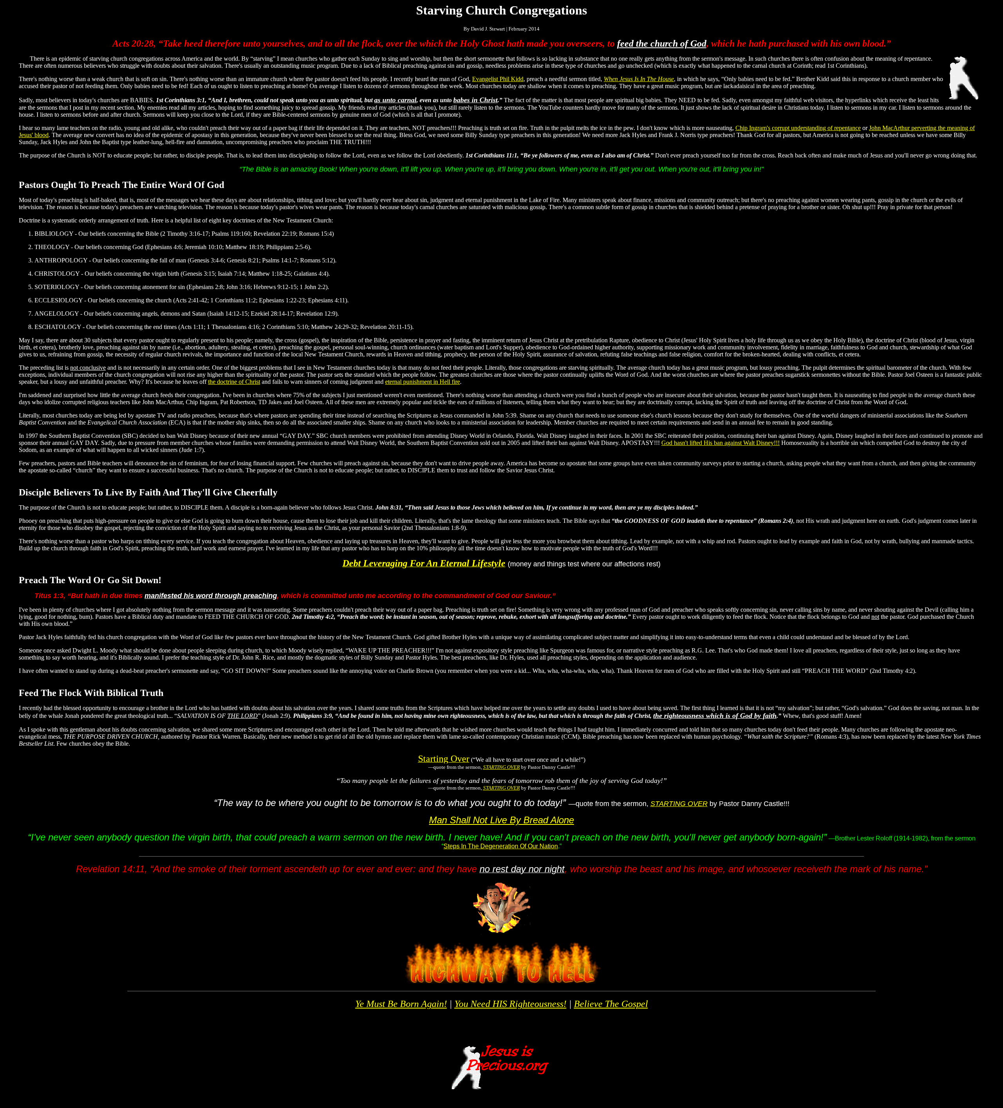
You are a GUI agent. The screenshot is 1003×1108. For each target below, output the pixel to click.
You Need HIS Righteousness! (510, 1004)
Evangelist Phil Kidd (497, 79)
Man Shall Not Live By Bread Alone (501, 820)
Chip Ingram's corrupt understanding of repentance (798, 128)
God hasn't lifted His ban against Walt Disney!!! (720, 442)
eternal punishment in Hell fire (422, 381)
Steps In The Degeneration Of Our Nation (501, 846)
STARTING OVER (501, 767)
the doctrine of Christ (234, 381)
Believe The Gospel (611, 1004)
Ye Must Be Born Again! (401, 1004)
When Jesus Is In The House (639, 79)
